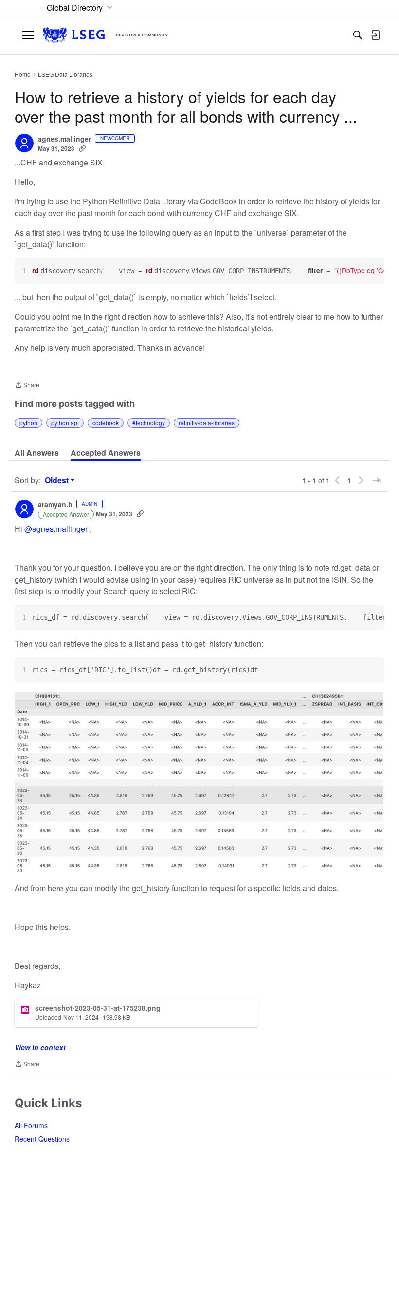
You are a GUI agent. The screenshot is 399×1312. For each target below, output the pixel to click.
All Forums (31, 1125)
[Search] (357, 35)
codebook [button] (105, 423)
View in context (40, 1047)
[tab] (37, 452)
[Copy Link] (82, 148)
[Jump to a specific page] (376, 480)
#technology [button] (148, 423)
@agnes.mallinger (56, 528)
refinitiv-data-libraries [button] (207, 423)
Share (27, 386)
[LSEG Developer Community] (105, 35)
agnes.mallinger (64, 139)
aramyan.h (55, 504)
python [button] (28, 423)
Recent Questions (42, 1139)
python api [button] (65, 423)
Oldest (58, 480)
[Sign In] (375, 35)
